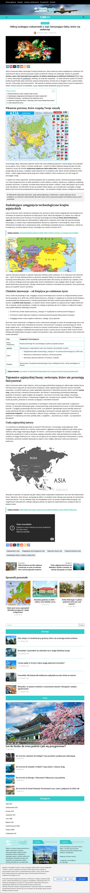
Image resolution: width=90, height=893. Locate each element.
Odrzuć (71, 879)
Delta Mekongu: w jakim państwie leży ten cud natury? (72, 602)
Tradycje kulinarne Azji (73, 551)
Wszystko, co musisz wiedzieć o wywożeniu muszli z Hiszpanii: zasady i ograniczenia (47, 687)
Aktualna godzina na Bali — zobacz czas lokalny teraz (45, 601)
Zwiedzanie (10, 833)
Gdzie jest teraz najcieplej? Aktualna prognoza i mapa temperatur (18, 610)
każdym (15, 318)
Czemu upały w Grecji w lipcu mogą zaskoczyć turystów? (41, 663)
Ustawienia (59, 879)
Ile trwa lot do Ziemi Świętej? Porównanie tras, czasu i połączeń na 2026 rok (47, 788)
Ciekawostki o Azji (13, 551)
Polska (8, 830)
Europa (8, 811)
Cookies (20, 2)
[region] (45, 878)
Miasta (8, 822)
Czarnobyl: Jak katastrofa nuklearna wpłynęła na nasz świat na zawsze (47, 675)
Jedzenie (9, 815)
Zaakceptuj (82, 879)
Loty (7, 819)
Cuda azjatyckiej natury (15, 103)
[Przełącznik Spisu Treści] (52, 91)
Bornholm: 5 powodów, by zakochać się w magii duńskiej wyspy (44, 650)
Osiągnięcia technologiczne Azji (33, 551)
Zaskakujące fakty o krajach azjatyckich (21, 555)
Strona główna (11, 2)
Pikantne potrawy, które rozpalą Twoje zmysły (23, 94)
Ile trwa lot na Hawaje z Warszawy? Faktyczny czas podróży (40, 778)
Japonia (9, 348)
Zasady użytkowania (31, 2)
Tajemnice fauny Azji (54, 551)
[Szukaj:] (42, 625)
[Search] (83, 17)
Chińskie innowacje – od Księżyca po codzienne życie (25, 98)
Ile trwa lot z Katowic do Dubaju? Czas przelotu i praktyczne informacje (45, 756)
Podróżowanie (11, 826)
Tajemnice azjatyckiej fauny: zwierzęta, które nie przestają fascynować (31, 100)
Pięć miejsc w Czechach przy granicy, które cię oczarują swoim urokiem (47, 638)
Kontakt (52, 2)
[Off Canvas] (6, 17)
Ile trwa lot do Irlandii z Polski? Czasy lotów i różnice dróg (40, 767)
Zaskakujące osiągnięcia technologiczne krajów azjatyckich (27, 96)
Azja (7, 804)
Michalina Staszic (42, 33)
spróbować (27, 78)
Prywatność (44, 2)
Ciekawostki (45, 23)
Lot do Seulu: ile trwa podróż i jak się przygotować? (36, 746)
